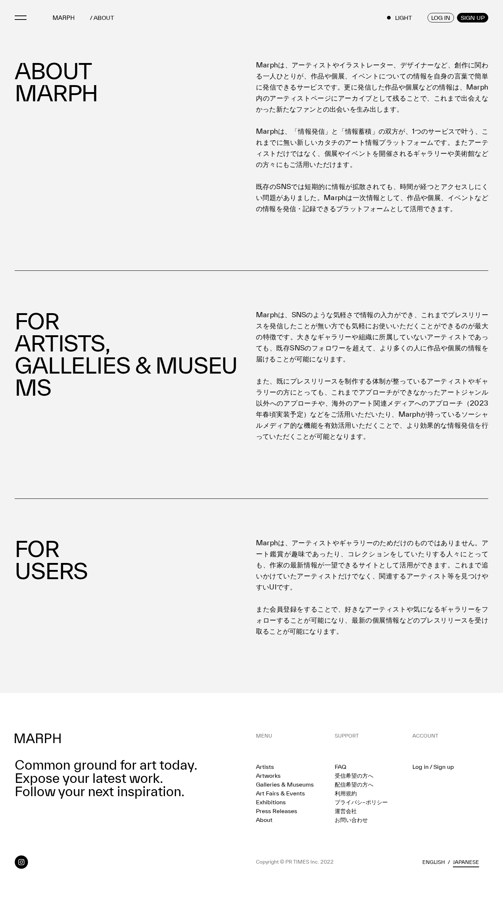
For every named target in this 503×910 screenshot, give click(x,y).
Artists (265, 766)
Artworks (268, 775)
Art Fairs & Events (280, 793)
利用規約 (346, 793)
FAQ (340, 766)
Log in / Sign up (433, 766)
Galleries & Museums (285, 784)
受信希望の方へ (354, 775)
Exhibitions (271, 802)
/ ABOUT (102, 18)
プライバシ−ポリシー (361, 802)
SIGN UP (473, 17)
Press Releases (276, 811)
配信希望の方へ (354, 784)
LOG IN (440, 17)
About (264, 819)
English (433, 862)
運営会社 (346, 811)
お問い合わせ (351, 819)
